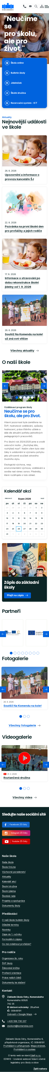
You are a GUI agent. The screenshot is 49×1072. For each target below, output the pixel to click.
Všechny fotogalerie (22, 725)
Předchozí (8, 498)
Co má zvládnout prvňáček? (16, 944)
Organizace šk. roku (12, 958)
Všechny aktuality (22, 350)
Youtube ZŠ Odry (19, 841)
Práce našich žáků (11, 977)
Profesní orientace (11, 973)
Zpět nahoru (40, 1068)
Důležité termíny (10, 924)
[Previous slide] (5, 386)
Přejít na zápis (15, 595)
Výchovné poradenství (13, 871)
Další (42, 498)
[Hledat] (36, 6)
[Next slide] (44, 386)
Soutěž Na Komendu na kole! (23, 705)
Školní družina (9, 886)
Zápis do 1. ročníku (12, 934)
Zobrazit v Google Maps (19, 1014)
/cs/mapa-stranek (41, 6)
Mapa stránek (38, 1045)
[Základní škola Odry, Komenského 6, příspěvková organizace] (8, 6)
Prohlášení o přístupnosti (16, 1045)
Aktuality (6, 876)
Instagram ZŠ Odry (19, 833)
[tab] (17, 397)
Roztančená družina (17, 777)
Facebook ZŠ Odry (18, 824)
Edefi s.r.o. (35, 1055)
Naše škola (7, 862)
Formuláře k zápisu (12, 939)
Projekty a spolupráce (13, 900)
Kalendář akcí (9, 881)
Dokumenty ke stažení (13, 982)
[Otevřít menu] (47, 7)
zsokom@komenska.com (30, 6)
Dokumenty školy (11, 905)
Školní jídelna (9, 891)
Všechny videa (22, 797)
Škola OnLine (9, 867)
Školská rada (8, 896)
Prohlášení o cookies (24, 1049)
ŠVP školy (7, 963)
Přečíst (24, 175)
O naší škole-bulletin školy (15, 920)
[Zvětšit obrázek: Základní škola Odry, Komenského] (24, 386)
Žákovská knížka (10, 968)
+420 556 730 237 (24, 6)
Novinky (6, 929)
